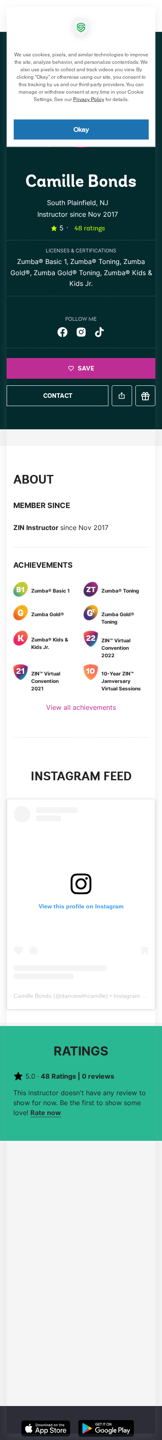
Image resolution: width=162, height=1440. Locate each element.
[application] (81, 720)
